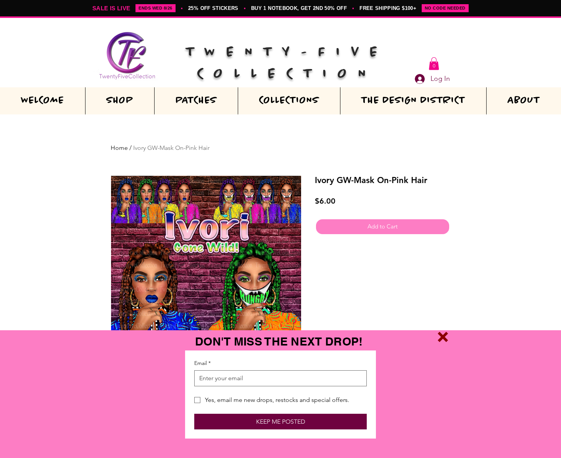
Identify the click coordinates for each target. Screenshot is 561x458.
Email (202, 363)
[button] (443, 336)
